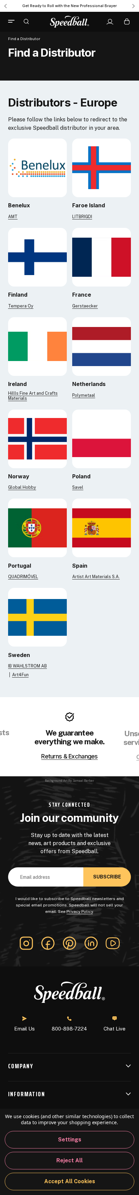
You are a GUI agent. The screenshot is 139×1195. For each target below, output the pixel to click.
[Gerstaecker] (101, 256)
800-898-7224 (69, 1029)
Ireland (17, 384)
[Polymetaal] (101, 346)
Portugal (19, 565)
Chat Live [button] (115, 1029)
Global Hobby (22, 487)
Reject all (69, 1160)
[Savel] (101, 438)
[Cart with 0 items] (127, 21)
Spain (79, 565)
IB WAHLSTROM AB (27, 665)
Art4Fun (20, 674)
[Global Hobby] (37, 438)
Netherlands (89, 384)
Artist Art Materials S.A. (96, 576)
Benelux (19, 205)
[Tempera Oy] (37, 256)
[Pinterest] (69, 943)
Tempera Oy (20, 305)
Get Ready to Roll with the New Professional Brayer (69, 5)
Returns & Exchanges (69, 756)
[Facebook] (48, 943)
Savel (77, 487)
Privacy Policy (79, 911)
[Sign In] (109, 22)
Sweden (19, 655)
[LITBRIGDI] (101, 167)
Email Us (24, 1029)
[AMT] (37, 167)
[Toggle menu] (14, 21)
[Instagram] (26, 943)
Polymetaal (83, 395)
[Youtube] (113, 943)
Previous (5, 6)
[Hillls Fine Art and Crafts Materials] (37, 346)
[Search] (26, 21)
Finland (17, 294)
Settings (69, 1139)
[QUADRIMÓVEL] (37, 528)
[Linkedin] (91, 943)
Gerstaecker (85, 305)
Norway (18, 476)
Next (133, 6)
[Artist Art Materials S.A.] (101, 528)
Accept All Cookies (69, 1181)
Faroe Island (88, 205)
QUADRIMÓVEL (23, 576)
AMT (13, 216)
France (81, 294)
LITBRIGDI (82, 216)
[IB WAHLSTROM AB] (37, 617)
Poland (81, 476)
